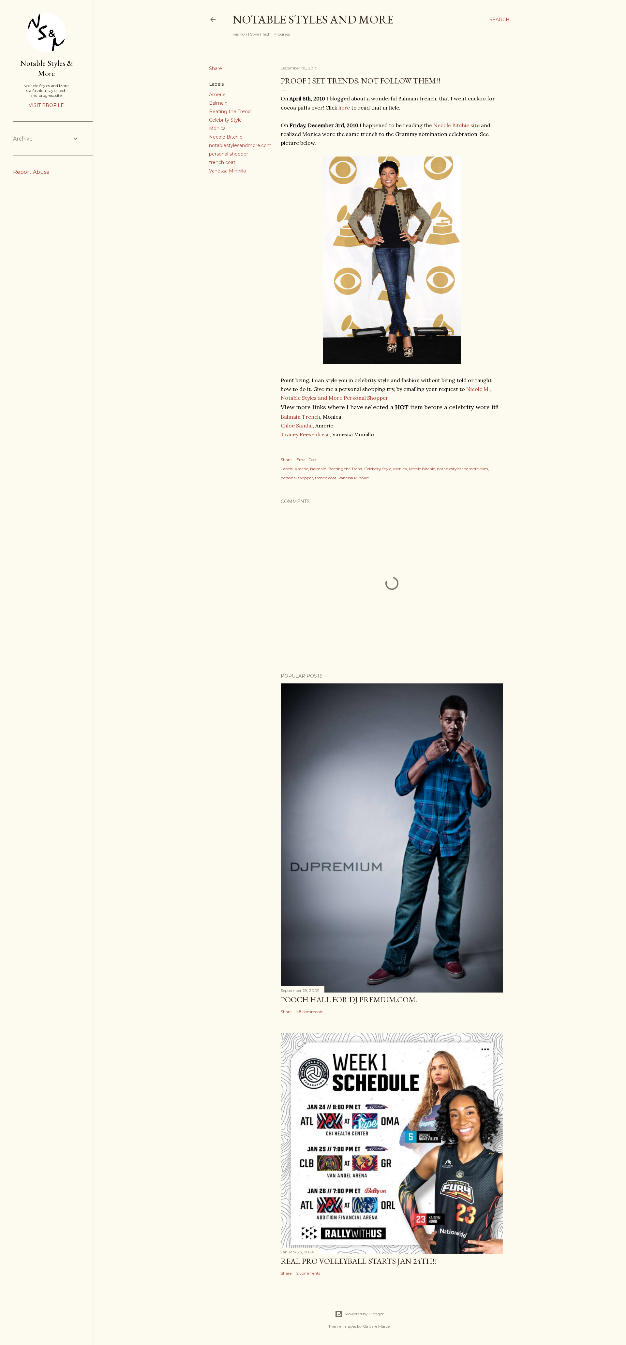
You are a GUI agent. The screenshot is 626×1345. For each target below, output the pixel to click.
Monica (217, 128)
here (344, 107)
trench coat (222, 162)
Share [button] (215, 68)
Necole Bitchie (226, 137)
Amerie (217, 94)
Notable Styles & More (46, 68)
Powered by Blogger (364, 1313)
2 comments (308, 1273)
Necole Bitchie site (456, 125)
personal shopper (228, 154)
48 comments (309, 1011)
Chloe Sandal (297, 425)
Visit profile (46, 105)
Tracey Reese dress (305, 434)
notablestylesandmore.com (240, 145)
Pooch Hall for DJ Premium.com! (349, 999)
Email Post (306, 459)
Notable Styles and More (313, 19)
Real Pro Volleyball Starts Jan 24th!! (359, 1261)
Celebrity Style (225, 120)
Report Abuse (31, 172)
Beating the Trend (230, 111)
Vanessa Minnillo (227, 171)
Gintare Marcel (377, 1326)
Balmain (218, 103)
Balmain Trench (300, 416)
